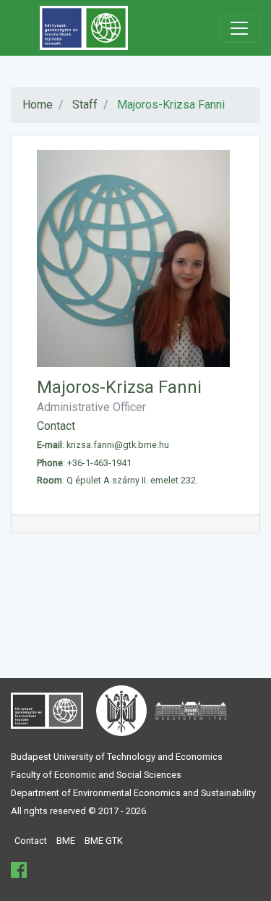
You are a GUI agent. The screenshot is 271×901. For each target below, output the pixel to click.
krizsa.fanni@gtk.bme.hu (117, 444)
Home (37, 104)
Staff (85, 104)
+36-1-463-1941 (99, 462)
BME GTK (104, 840)
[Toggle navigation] (239, 28)
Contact (30, 840)
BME (65, 840)
